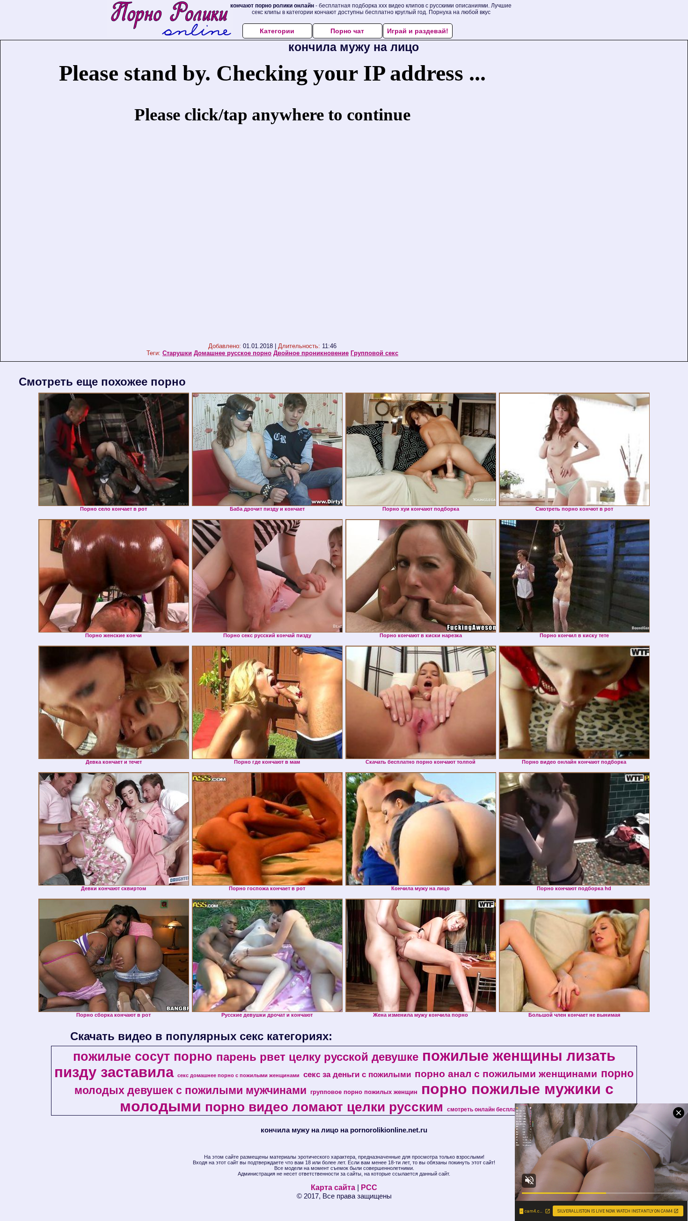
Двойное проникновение (311, 353)
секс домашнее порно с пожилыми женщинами (238, 1075)
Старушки (177, 353)
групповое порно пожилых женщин (363, 1091)
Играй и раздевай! (417, 31)
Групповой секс (374, 353)
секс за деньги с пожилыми (357, 1074)
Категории (277, 31)
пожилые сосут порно (142, 1057)
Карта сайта (333, 1187)
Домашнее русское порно (232, 353)
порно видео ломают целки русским (324, 1107)
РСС (369, 1187)
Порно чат (347, 31)
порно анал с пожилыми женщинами (506, 1074)
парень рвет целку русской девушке (317, 1056)
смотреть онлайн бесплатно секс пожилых (507, 1109)
